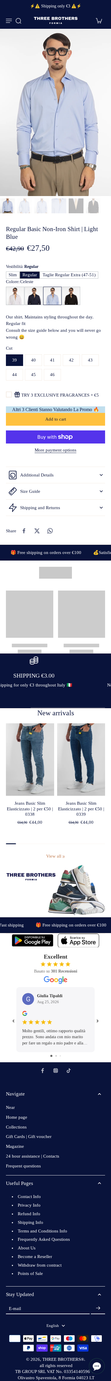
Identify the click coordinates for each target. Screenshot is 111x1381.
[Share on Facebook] (23, 530)
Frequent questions (23, 1166)
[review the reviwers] (24, 1013)
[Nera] (71, 296)
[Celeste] (52, 296)
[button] (55, 419)
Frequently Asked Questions (44, 1239)
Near (10, 1107)
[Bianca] (15, 296)
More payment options (55, 450)
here (32, 691)
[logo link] (32, 940)
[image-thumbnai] (7, 205)
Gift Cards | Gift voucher (29, 1136)
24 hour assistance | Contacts (32, 1156)
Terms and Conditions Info (42, 1231)
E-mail (15, 1308)
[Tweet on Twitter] (37, 530)
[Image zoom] (55, 112)
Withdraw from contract (40, 1265)
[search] (18, 20)
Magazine (15, 1146)
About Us (27, 1248)
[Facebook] (42, 1070)
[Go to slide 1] (51, 1056)
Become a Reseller (35, 1256)
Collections (16, 1127)
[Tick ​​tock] (68, 1070)
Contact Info (29, 1196)
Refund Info (29, 1213)
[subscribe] (98, 1308)
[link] (63, 857)
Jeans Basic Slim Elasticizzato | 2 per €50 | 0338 (30, 809)
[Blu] (34, 296)
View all (53, 856)
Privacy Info (29, 1205)
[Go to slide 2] (56, 1056)
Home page (16, 1117)
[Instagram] (55, 1070)
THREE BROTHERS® (63, 1359)
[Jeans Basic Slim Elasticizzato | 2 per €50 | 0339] (81, 759)
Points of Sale (30, 1273)
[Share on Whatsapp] (50, 530)
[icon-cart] (98, 20)
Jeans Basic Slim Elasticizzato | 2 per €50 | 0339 (81, 809)
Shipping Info (30, 1222)
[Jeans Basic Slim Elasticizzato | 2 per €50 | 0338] (30, 759)
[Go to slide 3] (60, 1055)
